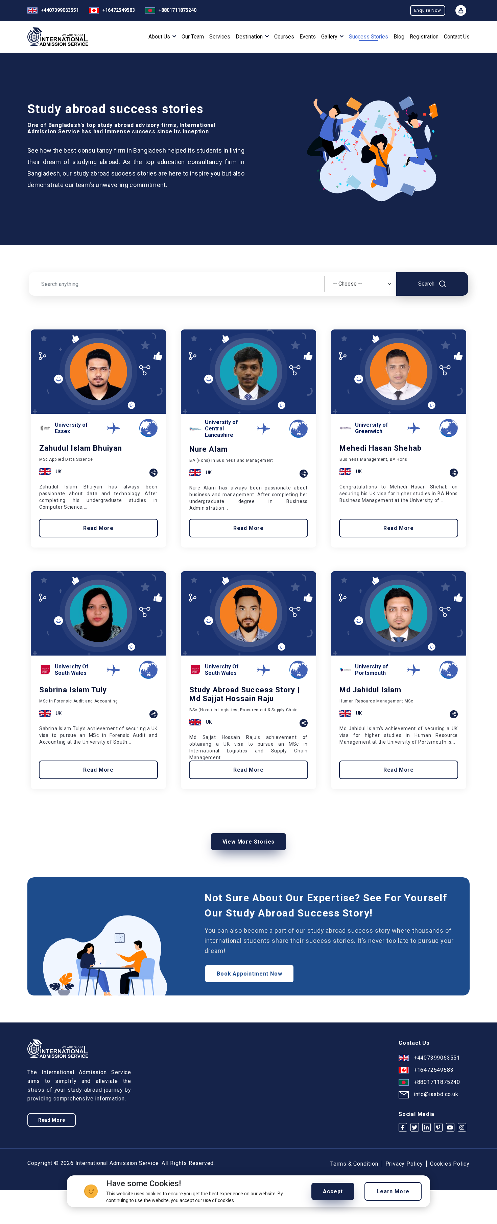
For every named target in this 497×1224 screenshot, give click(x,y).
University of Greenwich (371, 428)
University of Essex (71, 428)
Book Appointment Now (249, 973)
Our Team (193, 37)
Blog (399, 37)
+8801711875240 (177, 10)
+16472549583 (118, 10)
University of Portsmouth (371, 669)
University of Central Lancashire (221, 428)
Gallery (330, 37)
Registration (424, 37)
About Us (159, 37)
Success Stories (368, 37)
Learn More (393, 1191)
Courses (284, 37)
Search (427, 284)
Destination (250, 37)
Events (308, 37)
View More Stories (248, 842)
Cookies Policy (450, 1164)
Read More (98, 528)
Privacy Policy (404, 1164)
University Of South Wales (72, 669)
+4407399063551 (60, 10)
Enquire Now (427, 10)
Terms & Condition (354, 1164)
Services (219, 37)
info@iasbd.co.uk (436, 1094)
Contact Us (457, 37)
